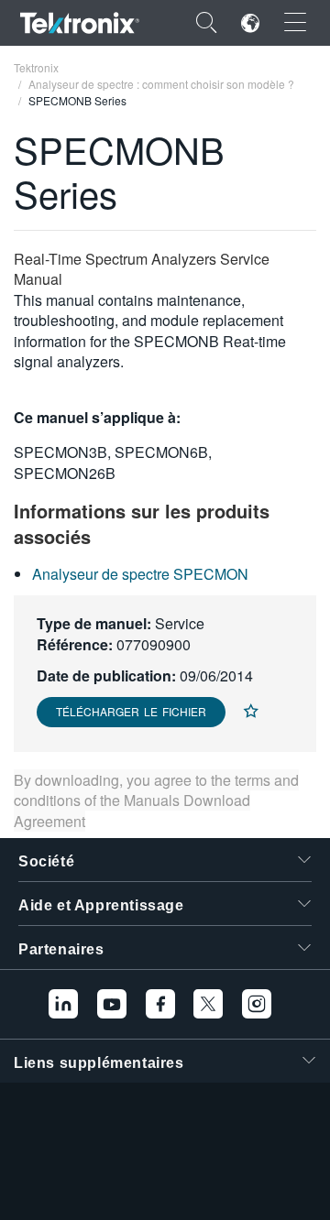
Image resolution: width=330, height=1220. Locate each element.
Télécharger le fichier (131, 711)
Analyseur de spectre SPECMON (140, 573)
